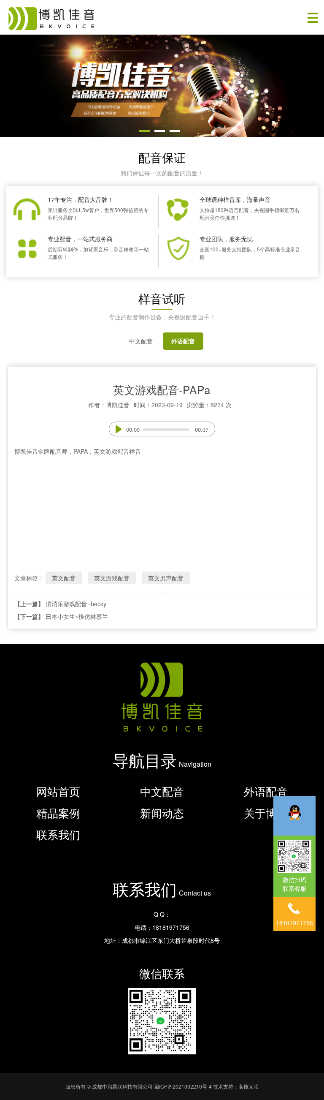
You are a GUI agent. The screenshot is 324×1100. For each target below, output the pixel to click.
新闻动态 (162, 812)
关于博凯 (266, 812)
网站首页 (58, 791)
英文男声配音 (166, 578)
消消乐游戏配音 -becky (76, 603)
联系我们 (58, 834)
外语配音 (183, 341)
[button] (144, 131)
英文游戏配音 (112, 578)
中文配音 (141, 341)
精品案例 (58, 812)
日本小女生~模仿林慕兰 (77, 616)
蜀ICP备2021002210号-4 (183, 1086)
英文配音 (64, 578)
